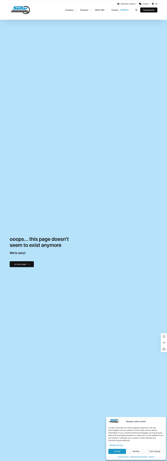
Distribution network (128, 4)
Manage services (116, 445)
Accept (117, 451)
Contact (146, 4)
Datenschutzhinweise (138, 457)
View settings (154, 451)
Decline (136, 451)
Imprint (151, 457)
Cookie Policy (123, 457)
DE (156, 4)
